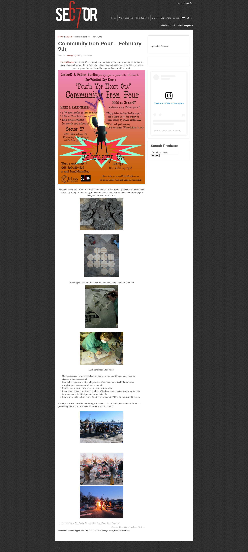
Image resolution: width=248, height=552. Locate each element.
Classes (155, 18)
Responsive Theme (169, 548)
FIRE (91, 531)
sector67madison (172, 130)
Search (155, 155)
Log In (180, 3)
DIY (86, 531)
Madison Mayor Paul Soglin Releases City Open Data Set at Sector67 (90, 523)
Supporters (166, 18)
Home (113, 18)
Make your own (107, 531)
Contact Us (188, 3)
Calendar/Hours (142, 18)
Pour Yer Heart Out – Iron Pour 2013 (127, 527)
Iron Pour (97, 531)
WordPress (189, 548)
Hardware (68, 37)
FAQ (183, 18)
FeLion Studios (67, 62)
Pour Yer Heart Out (121, 531)
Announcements (126, 18)
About (176, 18)
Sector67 (157, 130)
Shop (189, 18)
